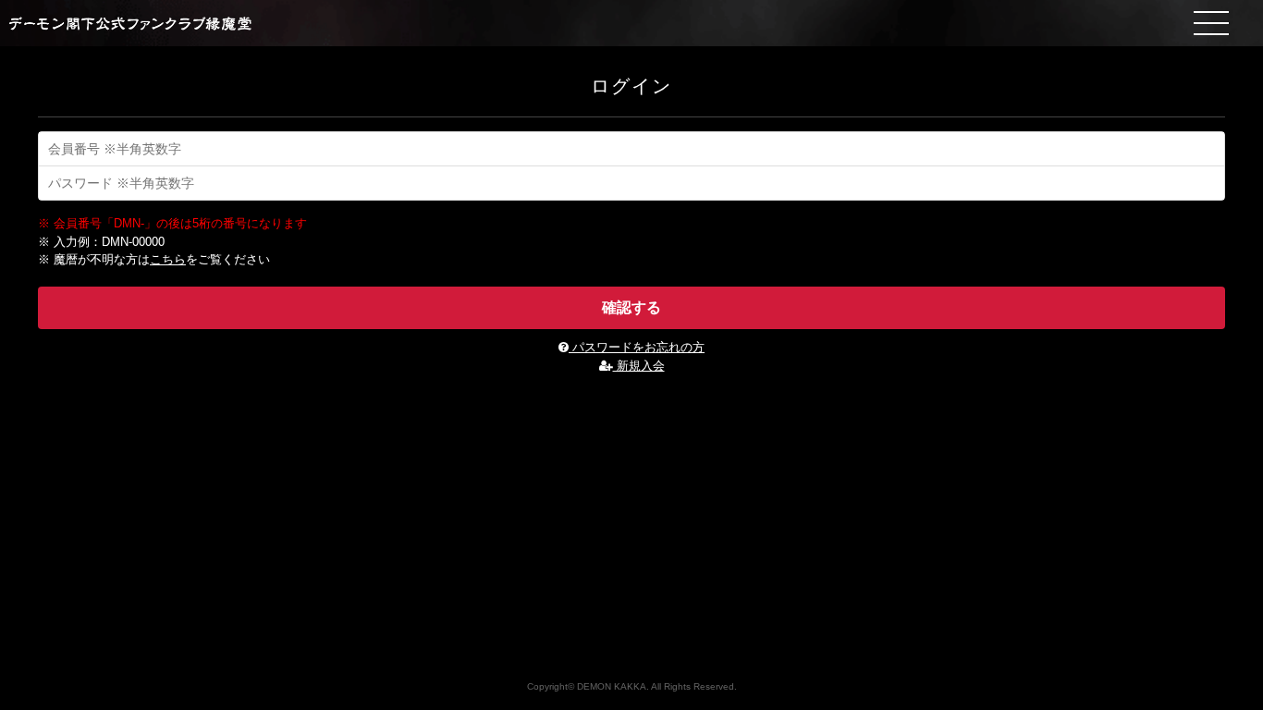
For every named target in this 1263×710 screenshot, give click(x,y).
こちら (168, 259)
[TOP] (631, 23)
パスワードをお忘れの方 (637, 347)
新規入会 (639, 366)
